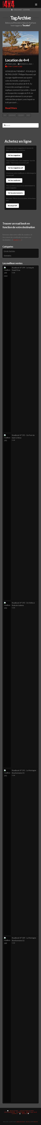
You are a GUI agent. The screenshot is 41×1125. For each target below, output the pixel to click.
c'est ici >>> (17, 240)
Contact (15, 1113)
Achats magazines (27, 1110)
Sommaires (7, 255)
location (21, 115)
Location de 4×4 (17, 60)
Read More (11, 108)
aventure (12, 115)
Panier (25, 1113)
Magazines (14, 1110)
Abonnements (9, 1112)
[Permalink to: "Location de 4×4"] (21, 43)
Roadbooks (20, 1112)
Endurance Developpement (27, 1121)
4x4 (5, 115)
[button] (36, 4)
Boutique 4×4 (31, 1112)
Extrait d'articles (14, 66)
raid (28, 115)
